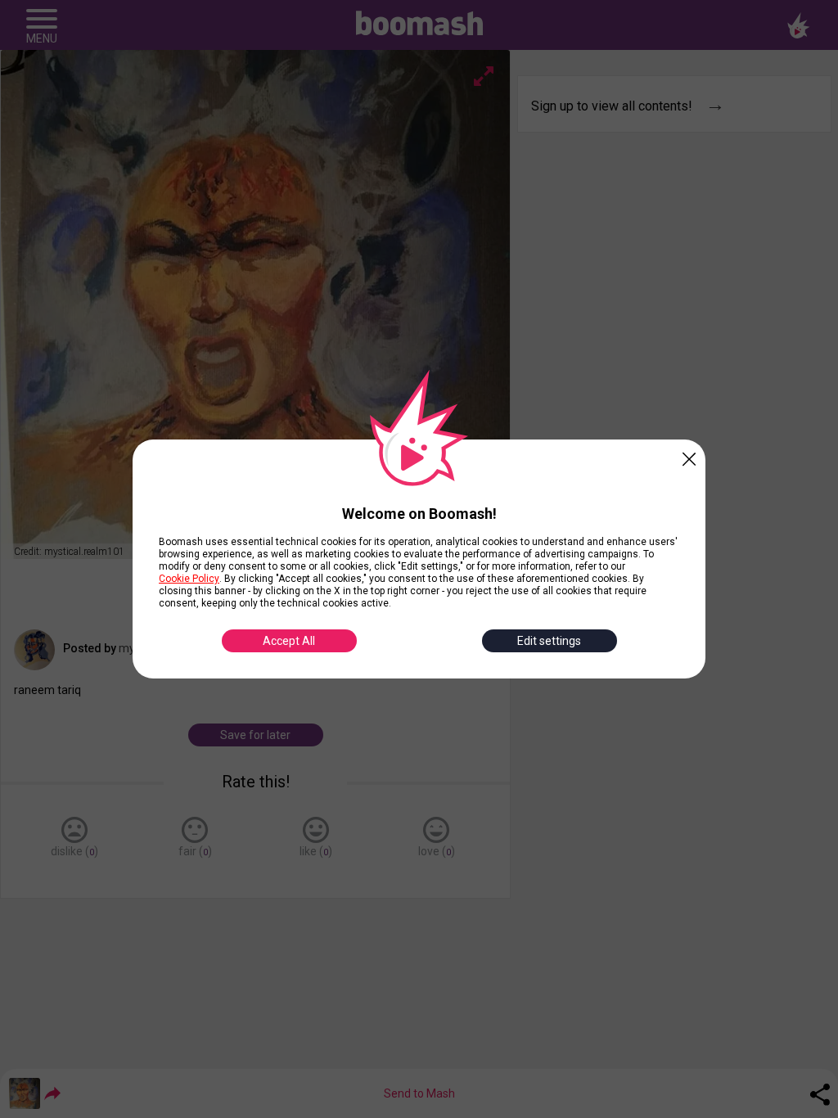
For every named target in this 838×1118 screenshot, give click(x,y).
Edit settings (549, 640)
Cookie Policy (189, 578)
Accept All (289, 640)
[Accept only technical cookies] (689, 456)
